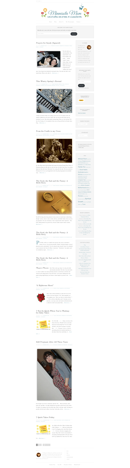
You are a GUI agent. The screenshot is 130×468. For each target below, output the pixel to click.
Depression (80, 164)
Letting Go (67, 84)
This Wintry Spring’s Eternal (48, 81)
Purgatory (83, 193)
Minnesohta (38, 85)
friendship (87, 167)
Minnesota (79, 185)
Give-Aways (55, 344)
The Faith (57, 85)
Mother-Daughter (85, 185)
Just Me (63, 420)
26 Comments (43, 289)
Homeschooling (85, 176)
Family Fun (81, 167)
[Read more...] (55, 73)
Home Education (85, 174)
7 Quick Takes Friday (57, 315)
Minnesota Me (62, 45)
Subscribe (74, 34)
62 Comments (43, 421)
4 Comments (45, 238)
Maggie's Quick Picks (82, 181)
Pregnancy (67, 45)
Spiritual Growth (46, 135)
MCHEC (79, 183)
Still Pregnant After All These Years (52, 342)
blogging (84, 161)
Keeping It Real (61, 84)
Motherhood (48, 85)
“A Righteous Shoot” (45, 286)
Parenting (79, 193)
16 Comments (62, 85)
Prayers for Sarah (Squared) (48, 43)
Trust (83, 204)
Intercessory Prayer (82, 177)
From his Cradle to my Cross (48, 131)
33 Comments (52, 135)
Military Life (83, 183)
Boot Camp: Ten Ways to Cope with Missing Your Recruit (84, 220)
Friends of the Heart (55, 45)
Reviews (80, 196)
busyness (88, 161)
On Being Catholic (86, 192)
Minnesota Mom (65, 11)
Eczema (84, 164)
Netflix (87, 187)
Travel (81, 204)
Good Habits (83, 169)
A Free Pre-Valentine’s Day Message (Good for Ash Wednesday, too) (85, 265)
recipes (86, 193)
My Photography (70, 457)
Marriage (87, 181)
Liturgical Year (82, 180)
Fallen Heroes (88, 164)
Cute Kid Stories (81, 162)
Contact (68, 459)
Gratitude (81, 172)
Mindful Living (87, 183)
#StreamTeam (82, 159)
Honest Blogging (55, 84)
